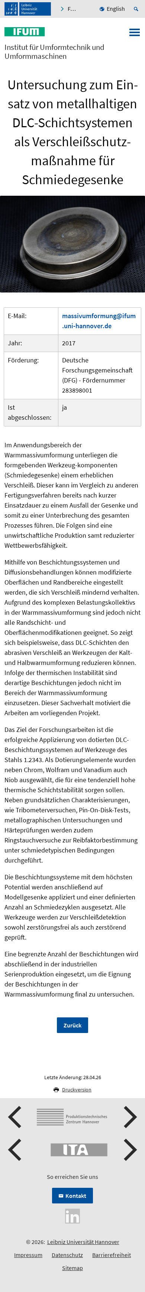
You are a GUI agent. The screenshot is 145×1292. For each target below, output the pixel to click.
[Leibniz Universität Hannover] (27, 9)
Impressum (28, 1255)
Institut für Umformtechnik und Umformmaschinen (54, 52)
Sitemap (72, 1268)
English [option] (116, 8)
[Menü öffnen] (135, 34)
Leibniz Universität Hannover (83, 1241)
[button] (15, 1117)
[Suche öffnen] (137, 9)
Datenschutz (67, 1255)
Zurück (72, 1025)
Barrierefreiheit (111, 1255)
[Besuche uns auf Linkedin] (72, 1215)
